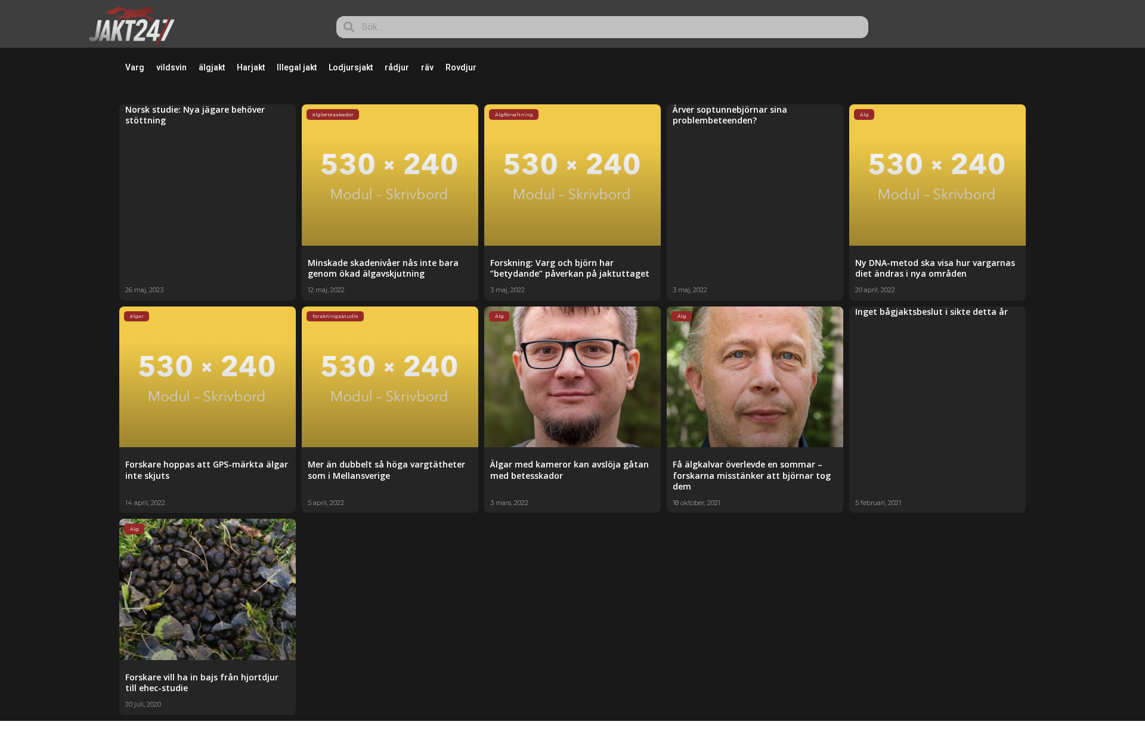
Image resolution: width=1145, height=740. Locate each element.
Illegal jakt (297, 67)
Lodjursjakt (351, 67)
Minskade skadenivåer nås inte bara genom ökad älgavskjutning (383, 268)
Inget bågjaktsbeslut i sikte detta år (931, 311)
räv (427, 67)
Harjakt (251, 67)
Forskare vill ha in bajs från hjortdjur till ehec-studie (201, 682)
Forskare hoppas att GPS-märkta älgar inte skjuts (206, 470)
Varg (134, 67)
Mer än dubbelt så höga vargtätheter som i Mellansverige (386, 470)
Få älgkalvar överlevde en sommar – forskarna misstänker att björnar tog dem (752, 475)
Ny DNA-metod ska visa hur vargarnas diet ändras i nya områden (935, 268)
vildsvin (171, 67)
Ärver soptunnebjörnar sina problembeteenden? (730, 115)
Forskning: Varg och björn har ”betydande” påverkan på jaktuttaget (569, 268)
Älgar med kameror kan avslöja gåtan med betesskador (569, 470)
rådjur (397, 67)
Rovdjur (460, 67)
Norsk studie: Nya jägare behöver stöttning (195, 115)
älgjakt (212, 67)
